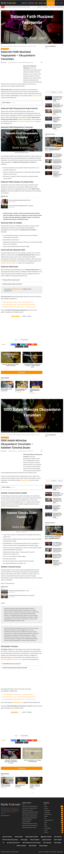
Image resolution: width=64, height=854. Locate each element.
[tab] (21, 280)
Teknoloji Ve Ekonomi (48, 820)
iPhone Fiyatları (34, 839)
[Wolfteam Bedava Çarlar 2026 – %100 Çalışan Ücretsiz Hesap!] (48, 126)
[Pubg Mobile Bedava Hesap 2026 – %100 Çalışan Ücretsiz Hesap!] (48, 98)
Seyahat (46, 832)
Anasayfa (4, 46)
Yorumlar (60, 92)
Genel (45, 824)
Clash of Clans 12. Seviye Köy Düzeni (29, 825)
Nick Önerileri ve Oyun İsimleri (31, 842)
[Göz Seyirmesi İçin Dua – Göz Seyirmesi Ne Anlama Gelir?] (48, 155)
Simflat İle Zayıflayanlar (27, 819)
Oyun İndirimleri (47, 828)
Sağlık (45, 2)
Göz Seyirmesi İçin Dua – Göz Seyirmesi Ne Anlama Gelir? (19, 304)
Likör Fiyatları (58, 839)
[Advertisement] (11, 73)
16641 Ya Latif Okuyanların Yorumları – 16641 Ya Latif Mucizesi (57, 173)
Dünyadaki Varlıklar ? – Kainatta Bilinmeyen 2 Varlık (35, 390)
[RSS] (9, 815)
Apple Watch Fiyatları (31, 836)
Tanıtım (45, 826)
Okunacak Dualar (50, 2)
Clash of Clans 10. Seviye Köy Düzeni (29, 806)
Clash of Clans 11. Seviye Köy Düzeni (29, 808)
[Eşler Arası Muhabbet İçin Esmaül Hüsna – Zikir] (21, 384)
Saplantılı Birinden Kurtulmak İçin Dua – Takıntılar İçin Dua (19, 306)
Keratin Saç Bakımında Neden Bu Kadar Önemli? (20, 200)
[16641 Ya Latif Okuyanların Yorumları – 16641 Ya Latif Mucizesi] (48, 173)
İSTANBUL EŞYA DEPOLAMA (10, 6)
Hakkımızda (39, 6)
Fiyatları (36, 2)
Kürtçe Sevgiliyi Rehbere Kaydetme (29, 817)
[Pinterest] (4, 815)
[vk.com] (7, 815)
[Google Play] (6, 815)
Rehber (45, 806)
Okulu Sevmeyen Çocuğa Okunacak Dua (6, 389)
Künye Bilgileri (45, 6)
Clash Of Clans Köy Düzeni (10, 839)
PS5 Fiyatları (57, 842)
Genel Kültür (46, 812)
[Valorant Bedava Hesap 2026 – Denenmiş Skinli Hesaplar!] (48, 119)
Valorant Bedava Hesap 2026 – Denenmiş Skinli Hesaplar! (57, 119)
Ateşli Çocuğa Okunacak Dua (9, 263)
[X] (3, 815)
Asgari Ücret (24, 2)
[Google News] (24, 339)
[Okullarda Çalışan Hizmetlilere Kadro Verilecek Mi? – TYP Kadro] (48, 111)
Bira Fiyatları (58, 836)
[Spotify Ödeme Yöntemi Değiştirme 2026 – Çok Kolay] (4, 206)
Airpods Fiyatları (7, 836)
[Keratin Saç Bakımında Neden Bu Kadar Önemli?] (4, 201)
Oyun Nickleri (47, 842)
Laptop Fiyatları (46, 839)
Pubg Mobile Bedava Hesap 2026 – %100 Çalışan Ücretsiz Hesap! (57, 98)
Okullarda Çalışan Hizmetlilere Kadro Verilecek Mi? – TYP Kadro (57, 112)
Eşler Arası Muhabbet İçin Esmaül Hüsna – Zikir (21, 390)
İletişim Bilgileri (59, 6)
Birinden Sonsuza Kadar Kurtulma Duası (30, 812)
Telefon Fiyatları (21, 845)
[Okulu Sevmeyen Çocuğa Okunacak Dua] (7, 384)
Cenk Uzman (4, 62)
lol (3, 842)
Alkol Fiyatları (19, 836)
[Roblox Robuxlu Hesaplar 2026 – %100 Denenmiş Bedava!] (48, 105)
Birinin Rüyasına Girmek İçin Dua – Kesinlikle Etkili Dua (18, 302)
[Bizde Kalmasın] (8, 2)
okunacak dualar (37, 95)
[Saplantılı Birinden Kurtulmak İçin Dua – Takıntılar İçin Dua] (48, 161)
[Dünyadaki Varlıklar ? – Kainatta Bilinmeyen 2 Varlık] (36, 384)
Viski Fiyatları (33, 845)
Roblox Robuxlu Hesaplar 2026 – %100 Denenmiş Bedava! (58, 105)
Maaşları (41, 2)
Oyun (45, 818)
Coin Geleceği (31, 2)
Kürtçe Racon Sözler (26, 821)
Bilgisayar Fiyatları (46, 836)
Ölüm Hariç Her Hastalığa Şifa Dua (26, 121)
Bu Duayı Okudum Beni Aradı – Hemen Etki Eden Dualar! (57, 167)
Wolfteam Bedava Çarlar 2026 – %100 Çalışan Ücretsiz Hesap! (57, 126)
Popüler (48, 92)
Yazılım (45, 830)
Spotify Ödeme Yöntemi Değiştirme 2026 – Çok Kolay (21, 205)
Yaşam (45, 822)
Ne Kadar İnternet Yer (13, 842)
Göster (13, 102)
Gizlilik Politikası (52, 6)
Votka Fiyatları (43, 845)
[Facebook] (1, 815)
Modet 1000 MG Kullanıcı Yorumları (29, 827)
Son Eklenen (54, 92)
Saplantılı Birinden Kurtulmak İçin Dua (29, 813)
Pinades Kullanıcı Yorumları (27, 810)
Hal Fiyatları (24, 839)
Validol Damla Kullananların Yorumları (29, 823)
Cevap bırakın (21, 372)
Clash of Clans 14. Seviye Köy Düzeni (29, 815)
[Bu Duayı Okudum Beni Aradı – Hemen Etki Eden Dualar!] (48, 167)
